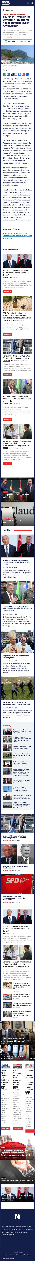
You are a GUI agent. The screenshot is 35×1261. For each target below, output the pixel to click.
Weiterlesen (7, 291)
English (5, 491)
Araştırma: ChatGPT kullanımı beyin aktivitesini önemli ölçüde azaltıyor (29, 1080)
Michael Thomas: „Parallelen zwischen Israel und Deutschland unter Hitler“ (17, 398)
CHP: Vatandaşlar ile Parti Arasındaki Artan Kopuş (17, 1078)
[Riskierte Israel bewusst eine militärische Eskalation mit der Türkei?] (17, 261)
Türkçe (3, 1087)
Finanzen (5, 448)
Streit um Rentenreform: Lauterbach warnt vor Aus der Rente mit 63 (14, 898)
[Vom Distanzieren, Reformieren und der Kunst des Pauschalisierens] (7, 789)
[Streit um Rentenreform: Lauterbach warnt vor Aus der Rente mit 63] (17, 884)
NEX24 (12, 41)
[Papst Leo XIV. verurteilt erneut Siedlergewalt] (17, 641)
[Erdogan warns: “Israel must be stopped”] (17, 490)
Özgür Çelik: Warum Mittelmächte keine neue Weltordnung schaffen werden (21, 805)
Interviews (4, 1054)
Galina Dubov (12, 320)
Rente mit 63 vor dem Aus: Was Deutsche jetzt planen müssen (14, 837)
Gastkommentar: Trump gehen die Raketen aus (21, 781)
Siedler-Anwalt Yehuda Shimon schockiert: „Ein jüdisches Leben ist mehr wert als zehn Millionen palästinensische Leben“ (21, 772)
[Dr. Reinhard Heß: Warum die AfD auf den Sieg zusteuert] (7, 763)
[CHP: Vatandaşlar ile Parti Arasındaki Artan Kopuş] (17, 1066)
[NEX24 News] (17, 1216)
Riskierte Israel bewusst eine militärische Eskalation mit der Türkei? (16, 272)
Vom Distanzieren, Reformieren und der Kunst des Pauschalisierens (22, 789)
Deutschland (6, 360)
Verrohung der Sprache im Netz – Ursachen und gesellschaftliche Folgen (22, 797)
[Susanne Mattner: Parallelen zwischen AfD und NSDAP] (7, 997)
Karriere (3, 1178)
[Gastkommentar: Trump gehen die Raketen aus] (7, 781)
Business (5, 518)
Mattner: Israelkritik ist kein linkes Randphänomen (22, 747)
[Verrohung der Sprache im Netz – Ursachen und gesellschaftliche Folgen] (7, 797)
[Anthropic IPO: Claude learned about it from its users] (17, 514)
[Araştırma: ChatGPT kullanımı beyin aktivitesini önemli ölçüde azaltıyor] (29, 1066)
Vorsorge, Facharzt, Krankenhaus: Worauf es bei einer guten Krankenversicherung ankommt (17, 443)
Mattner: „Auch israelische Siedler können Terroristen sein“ (17, 703)
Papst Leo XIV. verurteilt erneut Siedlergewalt (16, 656)
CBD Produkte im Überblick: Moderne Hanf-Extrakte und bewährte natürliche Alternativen (17, 315)
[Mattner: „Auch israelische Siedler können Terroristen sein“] (17, 688)
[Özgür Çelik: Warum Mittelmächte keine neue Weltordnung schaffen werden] (7, 805)
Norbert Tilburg (15, 360)
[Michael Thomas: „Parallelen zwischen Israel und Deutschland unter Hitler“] (17, 386)
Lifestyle (5, 320)
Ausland (5, 277)
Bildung (3, 1147)
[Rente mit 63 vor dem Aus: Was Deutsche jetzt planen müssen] (17, 346)
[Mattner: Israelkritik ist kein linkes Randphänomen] (7, 747)
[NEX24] (6, 41)
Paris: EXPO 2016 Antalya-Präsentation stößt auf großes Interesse (17, 235)
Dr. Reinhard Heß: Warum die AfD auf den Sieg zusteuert (21, 763)
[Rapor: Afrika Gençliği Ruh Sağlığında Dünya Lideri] (5, 1066)
